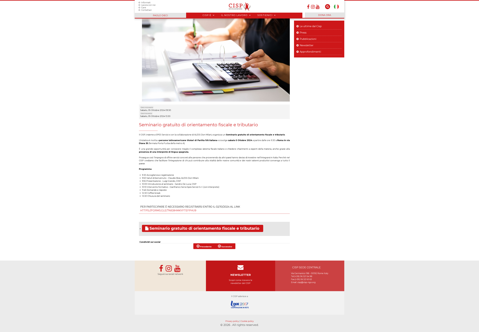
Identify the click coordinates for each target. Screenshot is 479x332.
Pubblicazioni (308, 38)
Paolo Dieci (160, 15)
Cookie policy (247, 321)
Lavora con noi (148, 5)
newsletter (240, 275)
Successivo (226, 247)
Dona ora (324, 15)
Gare (143, 7)
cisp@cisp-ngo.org (306, 282)
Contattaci (146, 10)
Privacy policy (232, 321)
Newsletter (306, 45)
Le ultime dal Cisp (311, 26)
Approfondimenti (310, 51)
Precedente (206, 247)
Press (303, 32)
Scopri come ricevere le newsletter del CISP (240, 281)
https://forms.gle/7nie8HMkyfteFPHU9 (168, 210)
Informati (145, 2)
